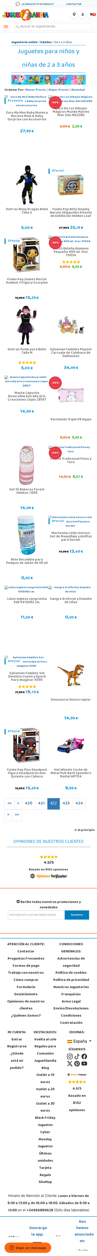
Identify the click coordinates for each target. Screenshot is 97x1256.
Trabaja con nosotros (26, 973)
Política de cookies (71, 973)
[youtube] (84, 1064)
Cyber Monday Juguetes (45, 1139)
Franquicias (71, 994)
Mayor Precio (58, 90)
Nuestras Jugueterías (71, 987)
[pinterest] (77, 1064)
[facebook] (84, 1057)
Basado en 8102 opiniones (48, 866)
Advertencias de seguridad (71, 962)
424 (79, 804)
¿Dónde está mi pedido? (17, 1061)
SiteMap (45, 1182)
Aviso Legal (71, 1001)
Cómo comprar (26, 980)
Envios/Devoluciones (71, 1008)
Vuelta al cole (45, 1039)
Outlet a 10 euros (45, 1079)
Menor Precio (35, 90)
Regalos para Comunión (45, 1050)
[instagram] (70, 1057)
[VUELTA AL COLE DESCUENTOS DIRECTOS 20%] (70, 395)
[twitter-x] (70, 1064)
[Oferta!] (70, 185)
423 (66, 804)
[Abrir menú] (5, 26)
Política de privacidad (71, 980)
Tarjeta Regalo (45, 1172)
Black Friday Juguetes (45, 1122)
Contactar (26, 951)
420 (28, 804)
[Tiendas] (74, 15)
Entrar (17, 1039)
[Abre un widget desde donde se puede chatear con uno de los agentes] (28, 1248)
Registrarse (17, 1046)
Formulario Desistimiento (26, 991)
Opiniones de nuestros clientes (26, 1005)
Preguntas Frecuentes (26, 958)
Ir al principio (85, 830)
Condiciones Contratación (71, 1019)
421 (41, 804)
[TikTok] (77, 1057)
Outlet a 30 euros (45, 1107)
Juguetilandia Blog (45, 1064)
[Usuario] (82, 15)
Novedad (78, 90)
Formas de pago (26, 966)
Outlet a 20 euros (45, 1093)
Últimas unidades (45, 1157)
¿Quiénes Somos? (26, 1016)
